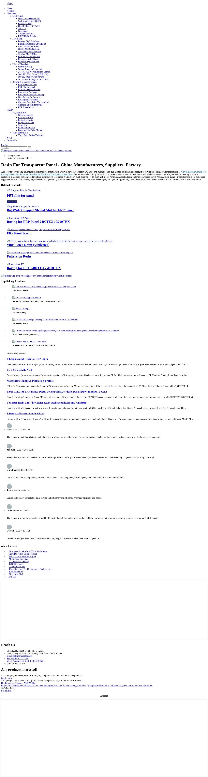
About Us (11, 11)
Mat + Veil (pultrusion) (28, 46)
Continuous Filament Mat (29, 51)
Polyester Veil (116, 685)
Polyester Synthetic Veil (28, 61)
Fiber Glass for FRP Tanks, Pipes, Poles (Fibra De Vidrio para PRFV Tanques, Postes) (57, 391)
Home (9, 8)
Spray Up (22, 125)
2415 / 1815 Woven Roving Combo (34, 72)
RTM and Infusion (26, 127)
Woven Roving (25, 66)
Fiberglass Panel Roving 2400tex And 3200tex (22, 685)
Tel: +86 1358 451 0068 (17, 658)
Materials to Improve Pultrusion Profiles (30, 380)
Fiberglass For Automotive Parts (25, 413)
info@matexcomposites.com (19, 656)
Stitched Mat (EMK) (27, 54)
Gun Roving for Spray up (29, 97)
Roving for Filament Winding (31, 94)
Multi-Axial (17, 16)
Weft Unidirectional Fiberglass (22, 556)
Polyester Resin (19, 112)
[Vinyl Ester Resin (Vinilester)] (60, 241)
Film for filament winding (29, 89)
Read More (12, 201)
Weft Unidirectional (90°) (29, 21)
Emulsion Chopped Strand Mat (32, 44)
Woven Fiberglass (20, 64)
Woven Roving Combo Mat (30, 69)
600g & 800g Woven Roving (31, 77)
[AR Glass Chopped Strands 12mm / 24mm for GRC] (26, 297)
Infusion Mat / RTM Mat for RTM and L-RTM (33, 345)
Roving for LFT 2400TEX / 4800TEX (34, 268)
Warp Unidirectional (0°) (29, 18)
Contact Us (12, 140)
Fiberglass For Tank (53, 685)
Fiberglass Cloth (16, 574)
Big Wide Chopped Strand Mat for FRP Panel (40, 210)
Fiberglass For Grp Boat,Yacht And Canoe (28, 551)
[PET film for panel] (23, 190)
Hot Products (7, 683)
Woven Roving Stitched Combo (137, 685)
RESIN (10, 110)
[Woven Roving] (21, 308)
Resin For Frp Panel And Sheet (59, 174)
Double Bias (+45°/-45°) (29, 26)
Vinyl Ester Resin (20, 132)
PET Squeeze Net (26, 107)
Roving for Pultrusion (27, 92)
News (9, 138)
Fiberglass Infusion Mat (98, 685)
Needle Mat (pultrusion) (28, 49)
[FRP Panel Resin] (38, 229)
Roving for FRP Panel (28, 99)
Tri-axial (22, 28)
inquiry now (6, 678)
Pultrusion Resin (25, 120)
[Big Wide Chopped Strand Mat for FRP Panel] (23, 206)
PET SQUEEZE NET (19, 369)
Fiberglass (11, 13)
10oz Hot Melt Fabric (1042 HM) (33, 74)
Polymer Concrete (26, 122)
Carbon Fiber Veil (17, 566)
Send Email (6, 691)
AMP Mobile (29, 683)
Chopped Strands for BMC (30, 105)
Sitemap (18, 683)
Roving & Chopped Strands (24, 82)
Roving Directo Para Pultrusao (14, 174)
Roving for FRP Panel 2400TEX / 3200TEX (38, 221)
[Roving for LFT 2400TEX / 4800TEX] (15, 264)
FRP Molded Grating (27, 84)
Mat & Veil (17, 39)
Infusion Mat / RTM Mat (29, 56)
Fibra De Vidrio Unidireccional (23, 554)
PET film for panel (26, 87)
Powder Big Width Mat (28, 41)
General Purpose (25, 115)
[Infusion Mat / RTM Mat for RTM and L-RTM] (29, 341)
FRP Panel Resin (25, 117)
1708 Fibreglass (16, 564)
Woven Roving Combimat (74, 685)
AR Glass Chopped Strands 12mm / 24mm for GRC (36, 301)
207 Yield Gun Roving (19, 561)
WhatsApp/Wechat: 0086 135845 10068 (25, 661)
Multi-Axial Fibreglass (19, 559)
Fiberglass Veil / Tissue (28, 59)
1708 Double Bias (26, 33)
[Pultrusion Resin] (40, 252)
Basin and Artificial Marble (30, 130)
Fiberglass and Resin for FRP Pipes (27, 358)
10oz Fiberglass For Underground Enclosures (29, 569)
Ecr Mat (12, 577)
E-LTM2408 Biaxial (27, 36)
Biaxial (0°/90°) (25, 23)
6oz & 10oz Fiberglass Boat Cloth (33, 79)
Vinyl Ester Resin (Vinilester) (31, 135)
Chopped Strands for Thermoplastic (34, 102)
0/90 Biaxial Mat (37, 174)
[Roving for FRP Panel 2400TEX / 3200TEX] (19, 218)
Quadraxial (23, 31)
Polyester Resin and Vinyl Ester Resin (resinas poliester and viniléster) (47, 402)
